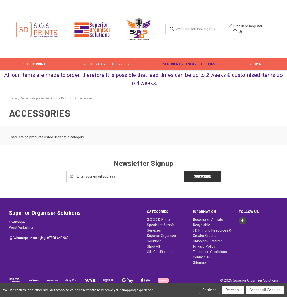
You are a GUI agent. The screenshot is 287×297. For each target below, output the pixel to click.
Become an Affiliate (208, 219)
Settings (209, 289)
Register (255, 26)
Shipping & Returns (208, 241)
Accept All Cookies (265, 289)
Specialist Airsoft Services (105, 64)
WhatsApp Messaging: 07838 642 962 (41, 238)
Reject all (233, 289)
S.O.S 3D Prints (35, 64)
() (239, 31)
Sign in (238, 26)
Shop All (256, 64)
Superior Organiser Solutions (189, 64)
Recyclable (201, 225)
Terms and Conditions (210, 251)
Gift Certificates (159, 251)
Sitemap (199, 262)
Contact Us (201, 257)
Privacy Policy (204, 246)
